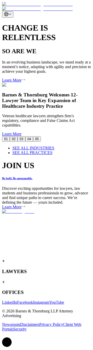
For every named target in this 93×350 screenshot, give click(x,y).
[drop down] (7, 14)
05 (37, 139)
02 (14, 139)
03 (21, 139)
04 (29, 139)
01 (6, 139)
